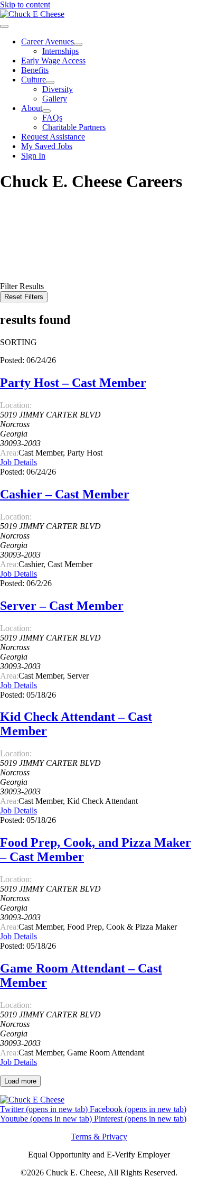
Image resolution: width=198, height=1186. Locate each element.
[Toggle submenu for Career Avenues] (78, 44)
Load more (20, 1081)
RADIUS (16, 257)
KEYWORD (22, 238)
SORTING (18, 342)
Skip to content (25, 4)
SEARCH (18, 268)
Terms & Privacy (99, 1136)
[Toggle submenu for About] (46, 111)
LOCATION (21, 247)
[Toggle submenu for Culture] (50, 82)
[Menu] (4, 26)
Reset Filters (23, 297)
